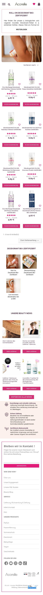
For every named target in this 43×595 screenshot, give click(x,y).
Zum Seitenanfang (29, 240)
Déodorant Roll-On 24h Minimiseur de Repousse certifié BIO (11, 170)
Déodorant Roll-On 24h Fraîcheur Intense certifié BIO (11, 128)
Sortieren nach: (30, 65)
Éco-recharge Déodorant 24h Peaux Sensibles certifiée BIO (11, 210)
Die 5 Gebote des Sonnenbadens (9, 341)
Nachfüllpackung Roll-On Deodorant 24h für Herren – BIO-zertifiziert (32, 210)
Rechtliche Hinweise (22, 585)
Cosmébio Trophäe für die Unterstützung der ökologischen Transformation (30, 380)
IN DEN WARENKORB (11, 104)
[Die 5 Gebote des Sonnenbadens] (11, 329)
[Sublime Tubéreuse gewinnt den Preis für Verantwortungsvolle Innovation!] (11, 366)
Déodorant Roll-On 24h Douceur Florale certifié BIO (31, 169)
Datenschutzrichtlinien (25, 587)
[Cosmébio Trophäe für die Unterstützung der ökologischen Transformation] (31, 366)
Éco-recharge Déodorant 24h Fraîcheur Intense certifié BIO (11, 89)
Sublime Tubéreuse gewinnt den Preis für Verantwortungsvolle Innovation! (10, 380)
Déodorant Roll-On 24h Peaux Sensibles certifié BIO (31, 88)
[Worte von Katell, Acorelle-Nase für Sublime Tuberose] (31, 329)
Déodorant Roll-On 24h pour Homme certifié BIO (31, 128)
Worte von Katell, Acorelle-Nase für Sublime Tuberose (29, 342)
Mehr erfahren (11, 351)
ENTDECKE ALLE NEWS (21, 397)
